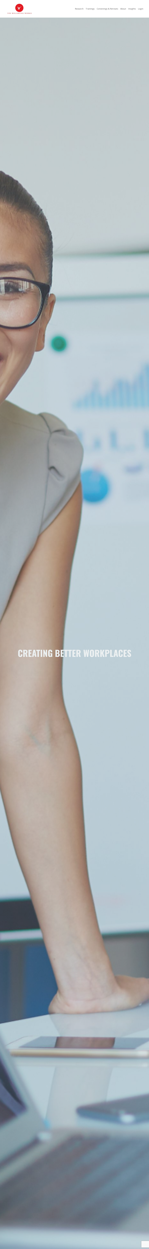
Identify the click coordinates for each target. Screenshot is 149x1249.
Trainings (90, 8)
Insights (132, 8)
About (123, 8)
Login (140, 8)
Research (79, 8)
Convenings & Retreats (107, 8)
